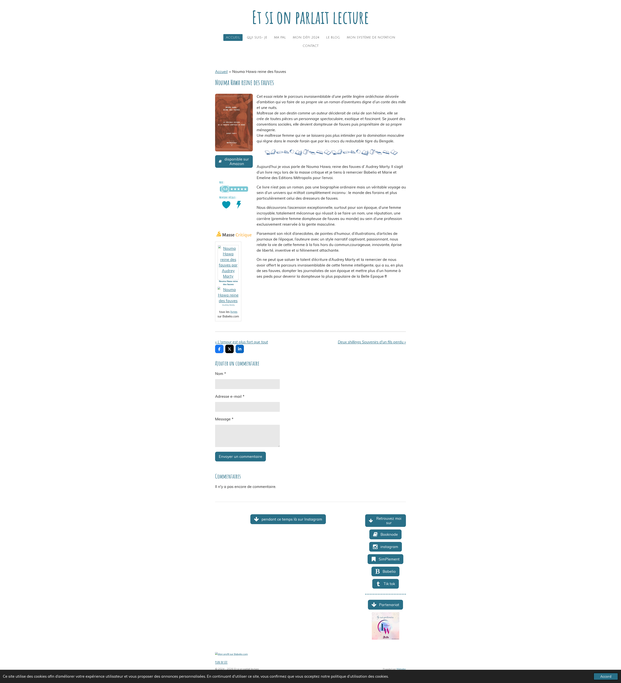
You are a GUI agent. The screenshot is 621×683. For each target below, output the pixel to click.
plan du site (221, 662)
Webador (401, 669)
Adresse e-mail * (230, 396)
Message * (224, 419)
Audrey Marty (228, 305)
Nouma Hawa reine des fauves (259, 71)
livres (233, 312)
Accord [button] (605, 676)
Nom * (220, 373)
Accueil (221, 71)
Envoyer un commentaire (240, 456)
